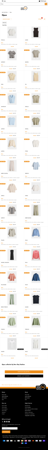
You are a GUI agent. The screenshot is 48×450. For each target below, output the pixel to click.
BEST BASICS (4, 398)
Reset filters (4, 25)
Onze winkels (4, 405)
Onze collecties (4, 409)
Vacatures (3, 412)
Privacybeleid (20, 435)
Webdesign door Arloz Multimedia (24, 447)
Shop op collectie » (24, 372)
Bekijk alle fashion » (24, 376)
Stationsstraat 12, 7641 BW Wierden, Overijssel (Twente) (20, 437)
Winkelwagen (42, 1)
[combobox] (22, 4)
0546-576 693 (36, 437)
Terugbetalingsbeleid (32, 435)
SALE (3, 399)
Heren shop (27, 394)
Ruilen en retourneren (29, 412)
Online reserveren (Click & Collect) (31, 409)
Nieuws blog (4, 410)
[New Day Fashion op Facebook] (5, 422)
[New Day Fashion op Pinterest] (7, 422)
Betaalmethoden (28, 410)
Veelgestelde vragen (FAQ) (30, 415)
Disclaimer (26, 435)
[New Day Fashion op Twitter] (2, 422)
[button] (44, 19)
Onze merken (4, 407)
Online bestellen (28, 407)
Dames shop (4, 394)
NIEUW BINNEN (5, 396)
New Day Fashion (5, 12)
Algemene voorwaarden (41, 435)
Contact (3, 413)
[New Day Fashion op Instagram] (9, 422)
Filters (40, 19)
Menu (4, 1)
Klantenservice (27, 405)
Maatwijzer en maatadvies (29, 413)
